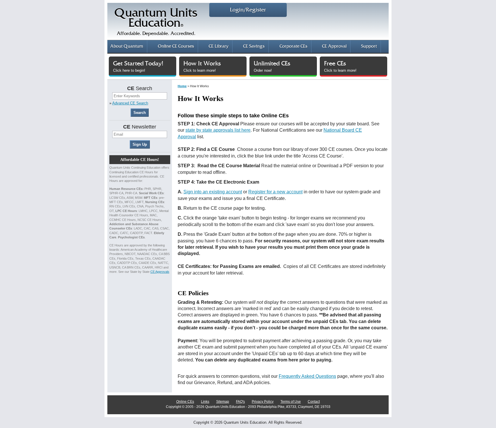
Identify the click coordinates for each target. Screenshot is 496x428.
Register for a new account (275, 191)
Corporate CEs (293, 46)
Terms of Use (290, 402)
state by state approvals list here (218, 130)
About (126, 46)
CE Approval (334, 46)
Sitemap (222, 402)
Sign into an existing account (212, 191)
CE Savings (254, 46)
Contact (314, 402)
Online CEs (185, 402)
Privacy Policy (263, 402)
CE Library (218, 46)
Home (182, 86)
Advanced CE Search (130, 103)
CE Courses (176, 46)
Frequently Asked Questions (307, 376)
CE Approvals (159, 271)
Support (369, 46)
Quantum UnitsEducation (156, 22)
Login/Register (248, 9)
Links (205, 402)
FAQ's (240, 402)
